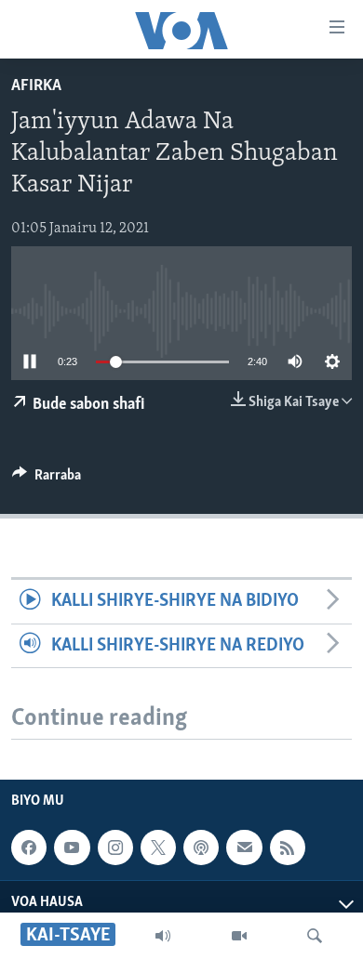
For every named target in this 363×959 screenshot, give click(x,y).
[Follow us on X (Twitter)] (158, 847)
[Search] (315, 936)
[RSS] (287, 847)
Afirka (36, 86)
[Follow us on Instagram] (115, 847)
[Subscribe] (244, 847)
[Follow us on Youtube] (71, 847)
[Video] (239, 936)
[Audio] (163, 936)
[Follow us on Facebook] (29, 847)
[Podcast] (201, 847)
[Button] (46, 479)
